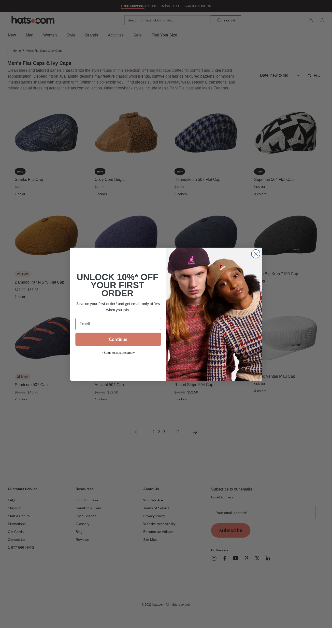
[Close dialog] (255, 254)
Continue (118, 339)
